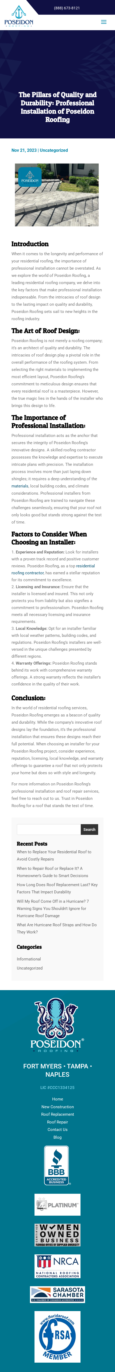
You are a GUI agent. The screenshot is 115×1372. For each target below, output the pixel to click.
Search (89, 829)
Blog (57, 1137)
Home (57, 1099)
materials (19, 486)
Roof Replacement (57, 1114)
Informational (29, 959)
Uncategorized (54, 150)
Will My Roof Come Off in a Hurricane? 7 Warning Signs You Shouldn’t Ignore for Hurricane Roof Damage (53, 908)
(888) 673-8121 (67, 8)
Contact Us (58, 1129)
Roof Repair (57, 1122)
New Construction (57, 1106)
